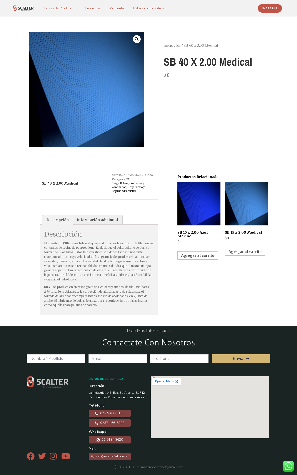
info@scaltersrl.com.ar (111, 456)
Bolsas (124, 183)
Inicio (168, 45)
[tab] (57, 220)
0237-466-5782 (111, 423)
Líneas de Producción (60, 8)
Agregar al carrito (197, 255)
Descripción (58, 220)
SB (178, 45)
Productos (93, 8)
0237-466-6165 (111, 413)
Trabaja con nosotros (148, 8)
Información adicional (97, 220)
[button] (270, 8)
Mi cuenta (116, 8)
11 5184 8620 (112, 439)
